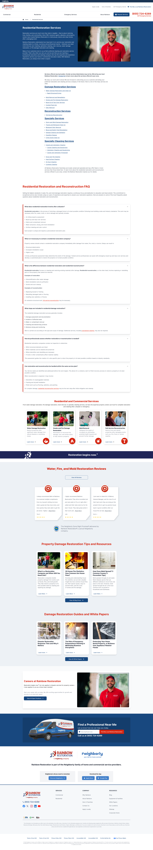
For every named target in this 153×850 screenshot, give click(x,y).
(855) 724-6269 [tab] (141, 13)
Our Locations (113, 805)
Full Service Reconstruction (54, 115)
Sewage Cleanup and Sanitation (55, 132)
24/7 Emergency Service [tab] (119, 6)
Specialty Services (54, 118)
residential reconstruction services (48, 388)
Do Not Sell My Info (105, 838)
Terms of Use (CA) (44, 838)
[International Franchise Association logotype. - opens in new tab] (32, 818)
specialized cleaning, (88, 330)
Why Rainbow (86, 795)
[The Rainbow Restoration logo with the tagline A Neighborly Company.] (61, 755)
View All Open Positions (34, 698)
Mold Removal (84, 428)
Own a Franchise (87, 802)
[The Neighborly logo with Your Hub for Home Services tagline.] (92, 755)
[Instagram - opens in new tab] (31, 806)
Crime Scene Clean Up (53, 137)
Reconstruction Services (58, 111)
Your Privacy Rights (121, 838)
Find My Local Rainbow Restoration (111, 732)
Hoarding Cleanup (51, 135)
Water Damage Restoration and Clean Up (58, 90)
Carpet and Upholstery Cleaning (55, 145)
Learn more (30, 442)
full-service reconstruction (51, 300)
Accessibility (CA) (93, 838)
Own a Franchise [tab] (106, 6)
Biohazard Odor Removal (53, 127)
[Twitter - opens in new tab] (27, 806)
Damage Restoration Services (60, 86)
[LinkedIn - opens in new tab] (35, 806)
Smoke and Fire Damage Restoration (57, 100)
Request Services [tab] (122, 14)
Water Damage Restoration (36, 428)
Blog (110, 795)
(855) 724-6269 (94, 735)
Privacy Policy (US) (56, 838)
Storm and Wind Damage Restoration (57, 122)
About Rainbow (87, 798)
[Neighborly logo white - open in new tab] (5, 1)
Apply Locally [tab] (95, 6)
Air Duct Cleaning (51, 162)
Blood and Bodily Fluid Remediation (56, 130)
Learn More (41, 594)
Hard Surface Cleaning (53, 159)
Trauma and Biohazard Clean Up (55, 125)
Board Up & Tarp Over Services (55, 102)
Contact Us (61, 76)
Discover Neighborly (56, 778)
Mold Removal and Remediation (55, 97)
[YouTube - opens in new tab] (39, 806)
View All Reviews (76, 477)
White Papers (113, 802)
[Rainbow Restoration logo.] (8, 7)
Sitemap (111, 809)
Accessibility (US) (81, 838)
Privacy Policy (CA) (69, 838)
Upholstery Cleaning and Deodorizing (58, 150)
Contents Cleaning (51, 164)
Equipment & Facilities (116, 798)
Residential (59, 798)
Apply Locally (86, 809)
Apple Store (89, 778)
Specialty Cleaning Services (59, 141)
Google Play (103, 778)
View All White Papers (75, 659)
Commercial (59, 795)
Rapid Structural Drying (54, 93)
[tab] (139, 7)
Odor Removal (50, 107)
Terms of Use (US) (32, 838)
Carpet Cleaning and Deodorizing (57, 147)
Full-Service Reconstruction (115, 428)
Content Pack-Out (51, 105)
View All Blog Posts (75, 600)
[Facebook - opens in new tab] (24, 806)
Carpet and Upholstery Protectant (57, 152)
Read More (52, 511)
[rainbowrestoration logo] (36, 794)
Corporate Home (114, 813)
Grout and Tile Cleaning (53, 157)
